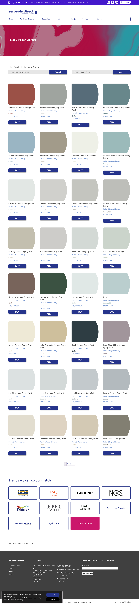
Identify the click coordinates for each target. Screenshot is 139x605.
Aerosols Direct (37, 2)
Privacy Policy (73, 602)
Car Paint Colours (84, 2)
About (60, 19)
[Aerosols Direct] (22, 12)
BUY (17, 122)
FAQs (73, 19)
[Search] (127, 19)
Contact (85, 19)
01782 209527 (65, 566)
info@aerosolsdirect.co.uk (69, 569)
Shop (23, 493)
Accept (52, 595)
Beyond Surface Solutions (55, 2)
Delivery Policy (86, 602)
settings (20, 600)
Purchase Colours (27, 19)
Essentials (46, 19)
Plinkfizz (127, 602)
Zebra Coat (71, 2)
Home (10, 19)
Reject (53, 599)
